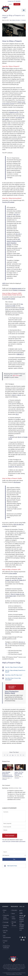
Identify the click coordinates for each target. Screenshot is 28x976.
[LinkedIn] (23, 939)
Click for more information (11, 968)
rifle (9, 124)
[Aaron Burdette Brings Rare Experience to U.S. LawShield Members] (7, 767)
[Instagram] (21, 939)
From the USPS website (8, 298)
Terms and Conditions (10, 974)
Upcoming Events (5, 926)
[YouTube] (22, 937)
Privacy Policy (19, 974)
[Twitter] (25, 937)
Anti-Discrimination (5, 936)
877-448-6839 (17, 1)
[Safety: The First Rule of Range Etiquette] (20, 767)
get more (16, 375)
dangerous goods (16, 288)
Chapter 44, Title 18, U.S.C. (15, 466)
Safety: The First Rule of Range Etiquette (19, 774)
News (13, 913)
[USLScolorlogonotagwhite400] (5, 9)
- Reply (19, 788)
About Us (4, 911)
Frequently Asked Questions (5, 917)
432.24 (19, 395)
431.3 (17, 414)
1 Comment (23, 20)
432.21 (11, 437)
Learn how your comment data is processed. (14, 841)
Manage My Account (14, 923)
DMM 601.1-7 (20, 354)
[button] (14, 667)
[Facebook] (20, 937)
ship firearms (17, 482)
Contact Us (5, 941)
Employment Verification (5, 946)
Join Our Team (5, 931)
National (14, 20)
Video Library (13, 917)
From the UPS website (8, 202)
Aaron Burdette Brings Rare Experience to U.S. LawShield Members (7, 774)
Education (14, 910)
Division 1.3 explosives (19, 290)
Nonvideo (18, 20)
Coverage (5, 922)
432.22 (14, 395)
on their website (12, 573)
